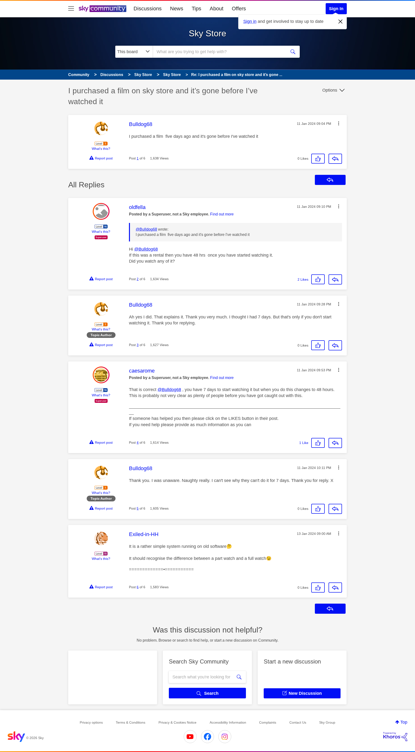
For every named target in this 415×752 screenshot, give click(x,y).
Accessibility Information (228, 722)
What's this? (101, 149)
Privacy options (91, 722)
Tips (196, 9)
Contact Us (297, 722)
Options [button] (329, 90)
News (176, 9)
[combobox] (219, 52)
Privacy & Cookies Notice (177, 722)
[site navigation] (71, 8)
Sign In (336, 8)
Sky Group (327, 722)
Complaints (267, 722)
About (216, 9)
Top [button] (403, 722)
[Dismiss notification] (340, 21)
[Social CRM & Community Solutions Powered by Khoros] (395, 736)
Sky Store (207, 33)
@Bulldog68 (146, 229)
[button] (338, 123)
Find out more (222, 214)
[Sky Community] (102, 8)
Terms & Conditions (130, 722)
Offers (239, 9)
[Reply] (335, 159)
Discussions (148, 9)
